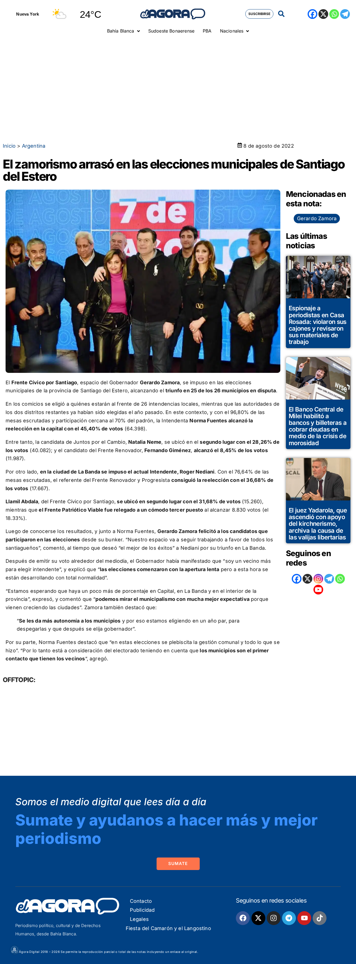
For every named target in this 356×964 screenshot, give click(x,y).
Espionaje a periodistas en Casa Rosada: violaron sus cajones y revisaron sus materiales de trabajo (318, 324)
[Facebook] (312, 14)
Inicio (9, 146)
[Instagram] (318, 579)
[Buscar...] (281, 14)
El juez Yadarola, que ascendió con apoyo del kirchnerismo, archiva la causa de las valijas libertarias (318, 524)
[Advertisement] (178, 79)
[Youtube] (304, 918)
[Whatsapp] (334, 14)
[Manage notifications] (14, 949)
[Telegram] (345, 14)
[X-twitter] (258, 918)
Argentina (34, 146)
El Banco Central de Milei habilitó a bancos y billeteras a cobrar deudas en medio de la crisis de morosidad (318, 426)
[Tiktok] (320, 918)
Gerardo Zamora (317, 218)
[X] (323, 14)
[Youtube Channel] (318, 589)
